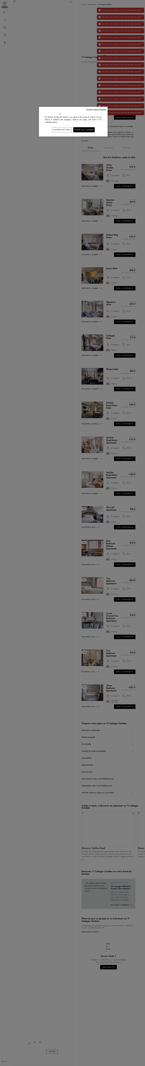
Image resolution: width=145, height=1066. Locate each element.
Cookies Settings (61, 129)
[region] (73, 122)
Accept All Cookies (84, 129)
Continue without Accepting (96, 109)
